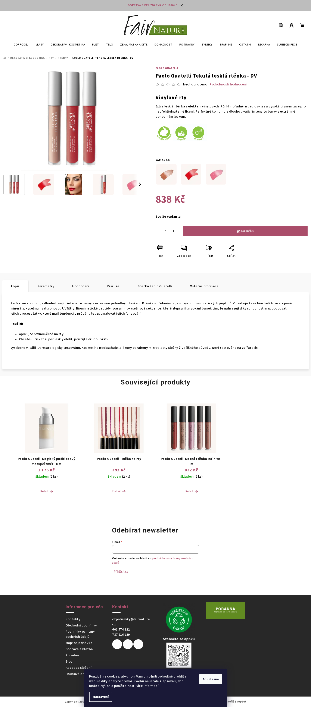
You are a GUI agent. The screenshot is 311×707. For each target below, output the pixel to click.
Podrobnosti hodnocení (228, 84)
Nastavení (101, 696)
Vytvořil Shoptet (234, 702)
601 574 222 (121, 629)
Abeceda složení (78, 667)
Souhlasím (210, 679)
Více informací (147, 686)
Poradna (72, 655)
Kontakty (73, 619)
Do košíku (247, 231)
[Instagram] (128, 644)
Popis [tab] (15, 286)
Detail (44, 491)
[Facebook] (117, 644)
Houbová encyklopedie (84, 674)
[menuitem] (21, 45)
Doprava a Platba (79, 649)
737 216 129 (121, 634)
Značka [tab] (154, 286)
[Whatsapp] (138, 644)
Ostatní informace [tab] (204, 286)
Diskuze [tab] (113, 286)
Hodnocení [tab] (80, 286)
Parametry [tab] (46, 286)
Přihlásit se (121, 571)
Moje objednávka (79, 643)
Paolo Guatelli (167, 68)
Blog (69, 661)
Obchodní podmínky (81, 625)
